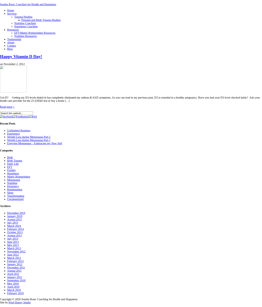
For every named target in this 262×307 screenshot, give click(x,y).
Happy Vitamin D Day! (21, 56)
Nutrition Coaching (25, 23)
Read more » (7, 106)
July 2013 (12, 238)
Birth (10, 157)
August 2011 (14, 270)
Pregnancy (13, 186)
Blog (10, 48)
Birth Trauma (14, 160)
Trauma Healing (23, 16)
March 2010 (14, 289)
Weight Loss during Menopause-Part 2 (28, 136)
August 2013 (14, 235)
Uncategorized (15, 199)
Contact (11, 45)
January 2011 (14, 277)
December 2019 (16, 213)
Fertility (11, 170)
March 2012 (14, 257)
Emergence (13, 133)
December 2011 (16, 267)
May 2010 (13, 283)
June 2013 (13, 241)
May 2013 (13, 245)
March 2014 (14, 225)
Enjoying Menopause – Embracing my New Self (34, 143)
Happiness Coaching (26, 26)
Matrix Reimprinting (18, 176)
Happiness (13, 173)
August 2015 (14, 219)
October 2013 (15, 232)
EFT (9, 167)
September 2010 (16, 280)
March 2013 (14, 248)
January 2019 (14, 216)
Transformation (15, 195)
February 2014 (15, 229)
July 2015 (12, 222)
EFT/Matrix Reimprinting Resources (34, 32)
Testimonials (14, 39)
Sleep (10, 192)
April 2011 (13, 273)
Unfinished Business (18, 130)
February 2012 (15, 261)
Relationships (14, 189)
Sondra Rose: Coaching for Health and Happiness (28, 4)
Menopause (13, 179)
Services (12, 13)
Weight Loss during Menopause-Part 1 (28, 140)
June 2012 (13, 254)
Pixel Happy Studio (20, 302)
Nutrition (12, 183)
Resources (13, 29)
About (10, 42)
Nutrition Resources (25, 36)
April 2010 (13, 286)
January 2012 (14, 264)
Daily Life (13, 163)
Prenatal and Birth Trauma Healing (41, 20)
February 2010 (15, 293)
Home (10, 10)
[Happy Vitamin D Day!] (13, 91)
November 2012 (16, 251)
